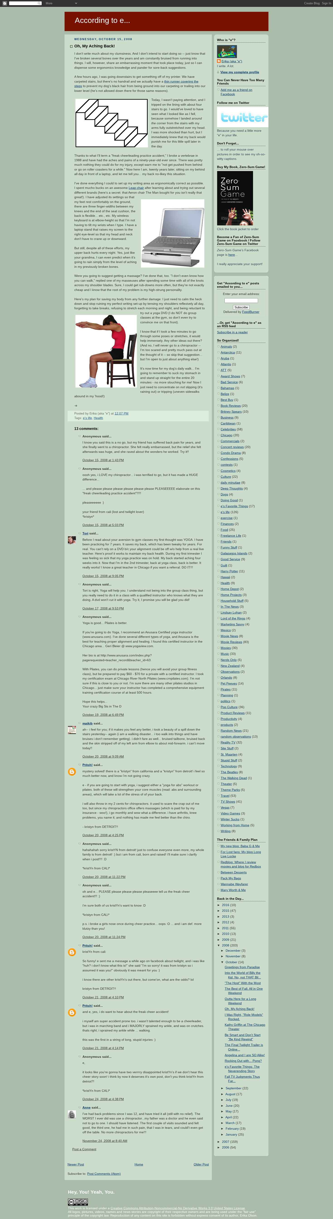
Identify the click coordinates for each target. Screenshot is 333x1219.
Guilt (224, 565)
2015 (226, 910)
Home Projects (231, 595)
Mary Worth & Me (233, 890)
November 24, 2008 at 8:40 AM (104, 1141)
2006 (226, 1147)
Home (139, 1164)
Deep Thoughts (232, 488)
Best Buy (227, 400)
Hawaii (225, 577)
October (232, 962)
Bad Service (229, 382)
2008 (226, 945)
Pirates (226, 689)
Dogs (224, 494)
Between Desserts (234, 872)
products (227, 725)
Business (227, 417)
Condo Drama (231, 453)
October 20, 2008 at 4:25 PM (103, 835)
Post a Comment (84, 1149)
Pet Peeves (229, 683)
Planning (227, 695)
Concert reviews (232, 447)
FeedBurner (250, 312)
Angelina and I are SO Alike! (245, 1055)
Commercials (230, 441)
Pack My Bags (231, 878)
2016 (226, 905)
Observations (230, 671)
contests (227, 464)
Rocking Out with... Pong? (243, 1061)
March (231, 1123)
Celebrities (228, 429)
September (234, 1088)
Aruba (225, 358)
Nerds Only (229, 660)
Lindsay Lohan (231, 612)
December (233, 950)
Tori (85, 533)
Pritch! (87, 765)
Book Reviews (231, 405)
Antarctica (228, 352)
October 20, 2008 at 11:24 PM (103, 937)
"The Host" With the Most (243, 983)
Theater (226, 784)
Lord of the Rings (233, 618)
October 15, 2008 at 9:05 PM (103, 576)
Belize (225, 394)
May (229, 1111)
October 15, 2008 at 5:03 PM (103, 525)
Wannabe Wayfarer (234, 884)
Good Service (230, 559)
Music (225, 654)
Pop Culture (229, 707)
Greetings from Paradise (242, 967)
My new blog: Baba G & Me (240, 846)
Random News (231, 730)
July (229, 1100)
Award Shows (230, 376)
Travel (225, 795)
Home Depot (230, 589)
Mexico (226, 630)
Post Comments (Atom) (104, 1173)
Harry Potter (229, 571)
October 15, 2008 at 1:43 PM (103, 460)
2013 (226, 916)
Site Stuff (227, 748)
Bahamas (227, 388)
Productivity (229, 719)
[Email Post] (129, 413)
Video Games (230, 813)
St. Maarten (229, 754)
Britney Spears (231, 411)
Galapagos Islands (234, 553)
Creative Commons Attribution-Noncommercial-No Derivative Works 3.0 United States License (178, 1208)
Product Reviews (233, 713)
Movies (226, 648)
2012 (226, 922)
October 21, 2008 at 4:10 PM (103, 997)
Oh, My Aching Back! (94, 46)
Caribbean (228, 423)
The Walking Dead (234, 778)
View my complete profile (239, 72)
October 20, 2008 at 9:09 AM (103, 756)
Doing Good (229, 500)
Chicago (226, 435)
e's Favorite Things (234, 506)
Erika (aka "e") (232, 61)
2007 (226, 1141)
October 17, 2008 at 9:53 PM (103, 608)
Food (224, 529)
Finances (227, 524)
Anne (86, 1107)
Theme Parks (230, 790)
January (232, 1134)
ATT (224, 370)
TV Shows (228, 801)
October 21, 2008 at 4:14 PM (103, 1048)
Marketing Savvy (232, 624)
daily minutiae (230, 482)
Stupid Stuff (229, 760)
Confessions (229, 459)
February (233, 1128)
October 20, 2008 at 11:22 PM (103, 877)
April (229, 1117)
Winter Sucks (230, 819)
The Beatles (229, 772)
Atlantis (226, 364)
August (230, 1094)
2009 (226, 939)
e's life (87, 418)
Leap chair (136, 188)
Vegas (225, 807)
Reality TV (228, 742)
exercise (227, 518)
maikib (87, 723)
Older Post (201, 1164)
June (230, 1105)
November (233, 956)
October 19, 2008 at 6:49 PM (103, 715)
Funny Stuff (229, 547)
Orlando (226, 677)
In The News (230, 606)
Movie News (229, 636)
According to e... (102, 20)
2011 (226, 928)
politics (225, 701)
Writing (226, 831)
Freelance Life (231, 535)
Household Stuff (232, 600)
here (231, 254)
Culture (226, 476)
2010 (226, 934)
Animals (226, 346)
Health (98, 418)
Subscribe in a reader (232, 332)
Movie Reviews (231, 642)
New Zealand (230, 666)
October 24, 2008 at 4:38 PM (103, 1099)
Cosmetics (228, 471)
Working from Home (235, 825)
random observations (236, 736)
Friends (226, 541)
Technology (229, 766)
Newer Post (76, 1164)
